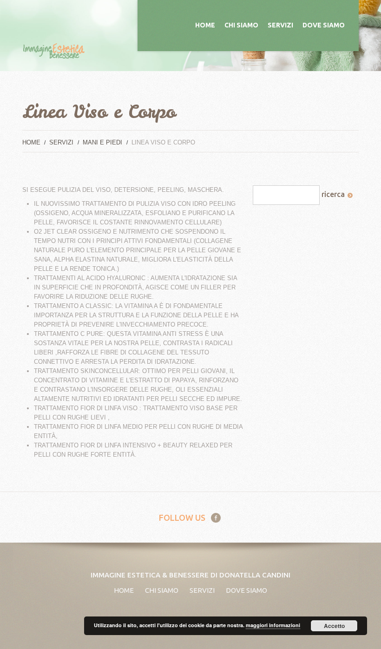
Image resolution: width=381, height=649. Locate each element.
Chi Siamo (241, 25)
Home (205, 25)
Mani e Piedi (102, 142)
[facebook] (216, 517)
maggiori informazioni (273, 625)
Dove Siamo (323, 25)
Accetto (334, 626)
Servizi (280, 25)
